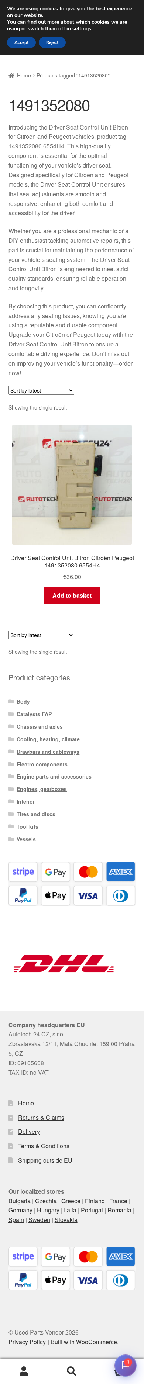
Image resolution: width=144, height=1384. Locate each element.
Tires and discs (36, 814)
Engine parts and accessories (54, 776)
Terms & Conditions (43, 1146)
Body (23, 701)
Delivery (29, 1131)
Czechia (46, 1201)
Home (24, 75)
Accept (21, 42)
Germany (20, 1210)
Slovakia (66, 1219)
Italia (70, 1210)
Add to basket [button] (72, 595)
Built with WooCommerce (84, 1342)
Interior (26, 801)
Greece (70, 1201)
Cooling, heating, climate (48, 739)
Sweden (39, 1219)
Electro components (42, 764)
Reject (52, 42)
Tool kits (27, 826)
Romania (119, 1210)
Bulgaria (19, 1201)
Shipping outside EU (45, 1160)
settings (81, 28)
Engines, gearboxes (42, 789)
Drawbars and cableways (48, 751)
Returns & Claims (41, 1117)
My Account (24, 1371)
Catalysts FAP (34, 714)
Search (72, 1371)
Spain (16, 1219)
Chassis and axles (40, 726)
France (118, 1201)
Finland (95, 1201)
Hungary (48, 1210)
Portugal (92, 1210)
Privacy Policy (27, 1342)
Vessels (26, 839)
